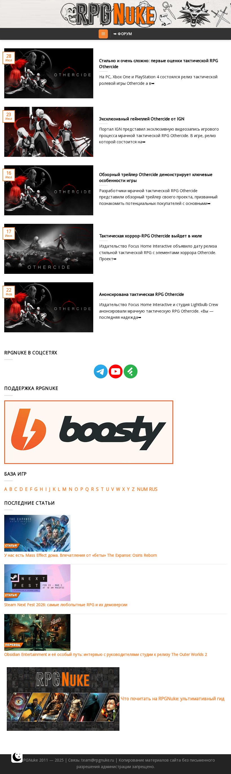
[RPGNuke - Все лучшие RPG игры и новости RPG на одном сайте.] (115, 14)
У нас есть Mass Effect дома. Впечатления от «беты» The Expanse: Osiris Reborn (80, 555)
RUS (153, 489)
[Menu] (103, 33)
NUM (142, 489)
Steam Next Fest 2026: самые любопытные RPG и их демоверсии (65, 604)
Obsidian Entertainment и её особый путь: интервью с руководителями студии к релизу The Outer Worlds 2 (105, 654)
